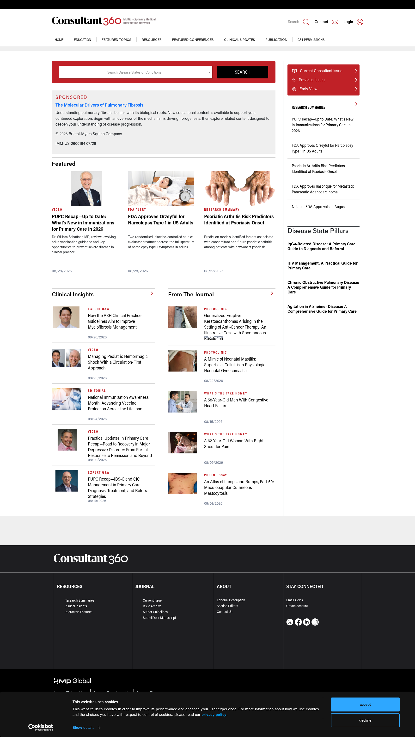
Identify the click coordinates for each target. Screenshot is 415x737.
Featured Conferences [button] (193, 39)
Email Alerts (294, 600)
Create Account (297, 606)
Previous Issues (312, 79)
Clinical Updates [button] (239, 39)
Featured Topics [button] (116, 39)
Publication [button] (276, 39)
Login (348, 21)
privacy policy (213, 714)
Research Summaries (79, 600)
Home (59, 39)
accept (365, 704)
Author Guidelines (155, 612)
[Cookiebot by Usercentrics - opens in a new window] (41, 727)
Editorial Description (231, 600)
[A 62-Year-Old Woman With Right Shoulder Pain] (184, 442)
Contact (321, 21)
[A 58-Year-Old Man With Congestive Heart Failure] (184, 402)
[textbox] (135, 72)
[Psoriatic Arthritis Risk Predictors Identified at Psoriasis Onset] (239, 188)
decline (365, 720)
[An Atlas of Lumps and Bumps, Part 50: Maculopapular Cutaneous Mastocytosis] (184, 483)
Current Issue (152, 600)
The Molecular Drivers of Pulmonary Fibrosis (99, 105)
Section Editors (227, 606)
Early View (308, 88)
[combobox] (135, 72)
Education (82, 39)
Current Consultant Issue (321, 70)
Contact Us (224, 611)
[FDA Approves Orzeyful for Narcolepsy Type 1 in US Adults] (161, 188)
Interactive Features (78, 612)
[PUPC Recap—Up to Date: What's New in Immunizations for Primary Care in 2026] (85, 188)
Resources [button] (152, 39)
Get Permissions (311, 39)
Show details (83, 727)
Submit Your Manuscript (159, 617)
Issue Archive (152, 606)
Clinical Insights (76, 606)
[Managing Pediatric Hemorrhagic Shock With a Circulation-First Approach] (68, 358)
